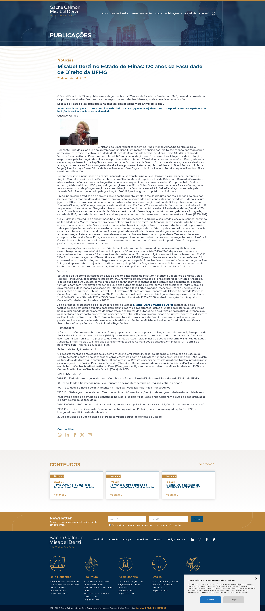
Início (105, 13)
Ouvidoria (190, 13)
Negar (233, 600)
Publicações (172, 13)
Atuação (114, 539)
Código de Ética (176, 539)
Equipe (158, 13)
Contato (204, 13)
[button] (256, 579)
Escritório (98, 539)
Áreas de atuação (142, 13)
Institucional (118, 13)
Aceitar (210, 600)
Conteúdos (142, 539)
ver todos (206, 464)
